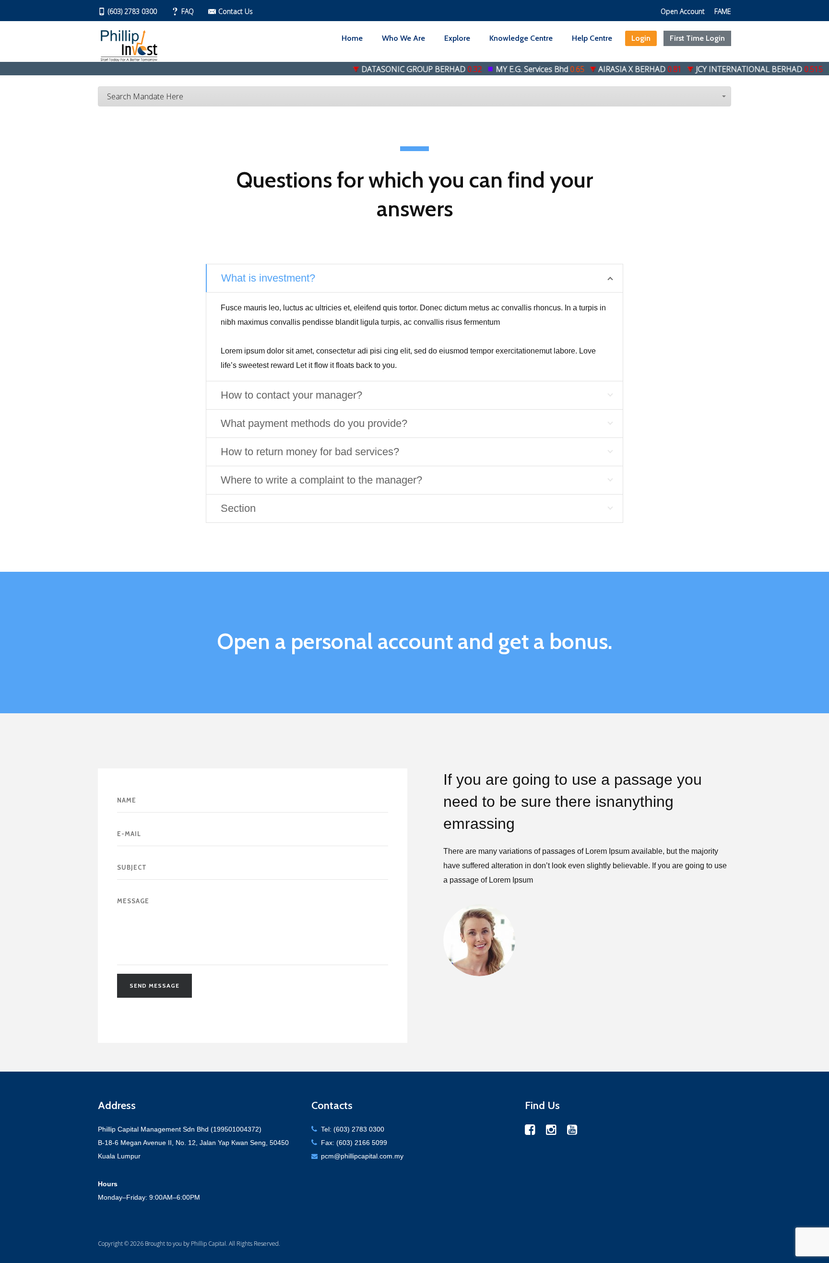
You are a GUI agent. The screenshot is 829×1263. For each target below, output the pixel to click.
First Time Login (697, 38)
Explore (457, 38)
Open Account (683, 11)
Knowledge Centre (521, 38)
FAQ (187, 11)
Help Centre (592, 38)
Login (641, 38)
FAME (722, 11)
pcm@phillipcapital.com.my (362, 1156)
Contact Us (235, 11)
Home (352, 38)
